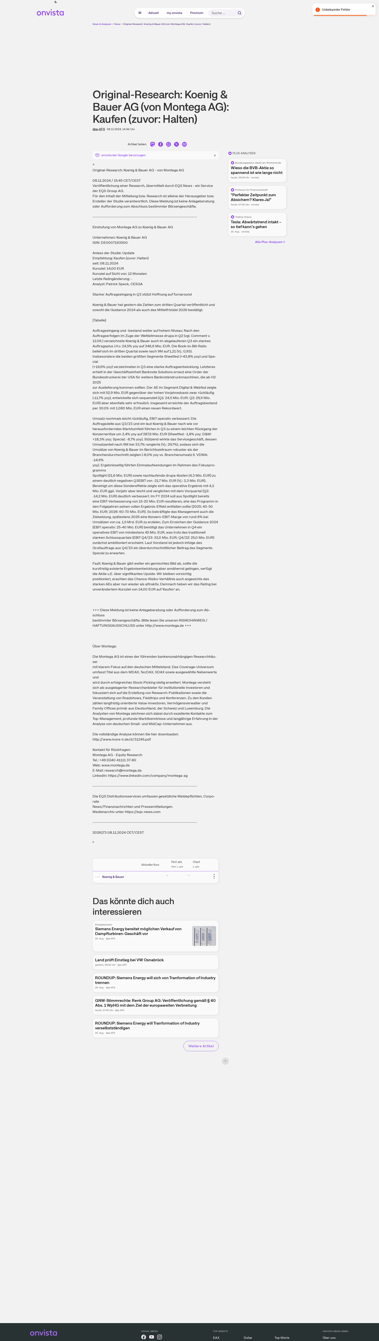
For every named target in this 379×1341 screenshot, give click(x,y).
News (117, 24)
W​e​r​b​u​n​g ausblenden (224, 54)
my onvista (174, 13)
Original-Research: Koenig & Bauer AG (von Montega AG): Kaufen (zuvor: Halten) (166, 24)
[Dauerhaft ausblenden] (214, 154)
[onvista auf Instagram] (159, 1338)
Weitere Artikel (201, 1046)
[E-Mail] (184, 145)
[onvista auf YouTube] (151, 1338)
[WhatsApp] (168, 145)
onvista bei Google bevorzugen (123, 155)
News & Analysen (102, 24)
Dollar (248, 1338)
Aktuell (154, 13)
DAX (216, 1338)
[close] (373, 6)
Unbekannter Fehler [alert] (336, 9)
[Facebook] (160, 145)
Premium (197, 13)
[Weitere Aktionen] (214, 876)
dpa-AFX (99, 129)
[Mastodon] (152, 145)
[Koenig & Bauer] (98, 877)
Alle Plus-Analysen (269, 242)
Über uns (329, 1338)
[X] (176, 145)
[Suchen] (239, 13)
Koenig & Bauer (113, 877)
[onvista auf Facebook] (143, 1338)
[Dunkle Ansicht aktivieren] (55, 2)
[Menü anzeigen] (140, 13)
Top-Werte (282, 1338)
